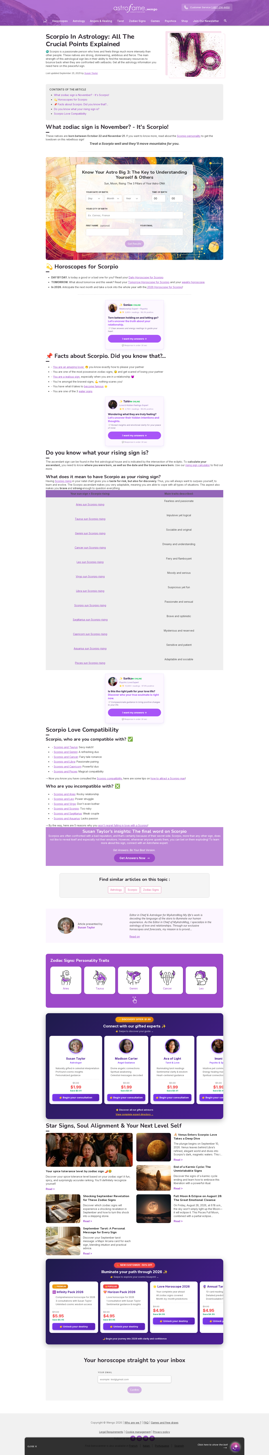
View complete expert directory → (134, 1114)
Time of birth (159, 192)
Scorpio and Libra (64, 761)
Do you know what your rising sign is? (76, 109)
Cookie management (138, 1431)
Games (155, 20)
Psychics (170, 20)
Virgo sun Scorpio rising (90, 576)
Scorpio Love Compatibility (70, 113)
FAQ (146, 1422)
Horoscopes (60, 20)
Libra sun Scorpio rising (90, 590)
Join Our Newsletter (206, 20)
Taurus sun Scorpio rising (90, 518)
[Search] (225, 21)
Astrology (79, 20)
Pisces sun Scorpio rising (90, 662)
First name (98, 225)
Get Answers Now (132, 858)
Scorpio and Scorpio (66, 808)
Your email (146, 225)
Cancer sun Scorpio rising (90, 547)
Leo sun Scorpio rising (90, 562)
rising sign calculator (197, 465)
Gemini (134, 988)
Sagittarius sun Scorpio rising (90, 619)
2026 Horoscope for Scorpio (164, 287)
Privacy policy (161, 1431)
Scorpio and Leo (64, 798)
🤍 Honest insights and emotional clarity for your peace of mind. (134, 426)
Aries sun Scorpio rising (90, 504)
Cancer (167, 988)
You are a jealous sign (66, 376)
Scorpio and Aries (64, 794)
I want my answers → (134, 338)
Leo (201, 988)
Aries (66, 988)
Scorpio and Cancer (66, 756)
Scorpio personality (189, 135)
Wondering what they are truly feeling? (133, 418)
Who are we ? (132, 1422)
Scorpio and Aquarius (67, 818)
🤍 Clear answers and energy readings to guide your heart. (132, 329)
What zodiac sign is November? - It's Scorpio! (81, 95)
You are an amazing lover (68, 367)
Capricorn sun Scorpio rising (90, 634)
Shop (184, 20)
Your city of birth (96, 208)
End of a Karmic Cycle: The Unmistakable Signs (192, 1169)
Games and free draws (164, 1422)
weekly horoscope (193, 282)
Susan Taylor (91, 73)
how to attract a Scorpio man (168, 778)
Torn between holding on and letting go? (133, 321)
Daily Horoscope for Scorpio (146, 277)
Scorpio (132, 889)
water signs (85, 391)
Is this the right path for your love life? (133, 695)
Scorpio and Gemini (65, 751)
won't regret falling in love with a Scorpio (123, 825)
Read (49, 1189)
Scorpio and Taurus (66, 747)
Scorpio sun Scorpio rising (90, 605)
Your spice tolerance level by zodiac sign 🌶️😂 (79, 1171)
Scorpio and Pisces (65, 771)
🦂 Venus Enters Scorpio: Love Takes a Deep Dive (195, 1137)
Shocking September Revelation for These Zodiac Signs (106, 1198)
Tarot (120, 20)
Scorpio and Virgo (65, 803)
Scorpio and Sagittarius (68, 813)
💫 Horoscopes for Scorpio (70, 99)
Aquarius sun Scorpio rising (90, 648)
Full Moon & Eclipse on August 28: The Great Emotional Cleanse (198, 1198)
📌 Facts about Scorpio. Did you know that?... (81, 104)
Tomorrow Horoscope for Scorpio (148, 282)
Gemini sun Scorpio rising (90, 533)
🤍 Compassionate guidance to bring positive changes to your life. (134, 703)
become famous (94, 386)
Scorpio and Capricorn (67, 766)
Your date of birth (97, 192)
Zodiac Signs (137, 20)
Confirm (134, 1390)
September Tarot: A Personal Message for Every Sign (104, 1230)
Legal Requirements (111, 1431)
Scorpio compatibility (109, 778)
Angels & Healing (101, 20)
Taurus (100, 988)
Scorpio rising (63, 481)
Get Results (134, 243)
